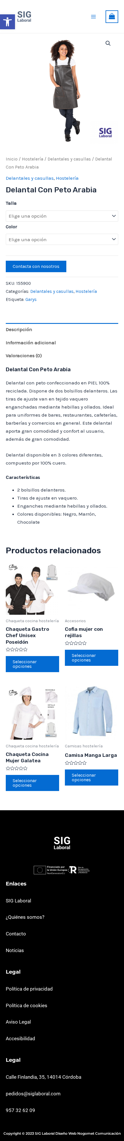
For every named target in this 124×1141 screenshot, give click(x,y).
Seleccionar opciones (25, 664)
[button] (7, 21)
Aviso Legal (18, 1022)
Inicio (12, 159)
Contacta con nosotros (36, 266)
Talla (11, 203)
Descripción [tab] (19, 329)
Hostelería (32, 159)
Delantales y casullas (69, 159)
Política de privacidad (29, 989)
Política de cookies (26, 1005)
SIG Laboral (18, 901)
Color (11, 226)
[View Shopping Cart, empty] (112, 16)
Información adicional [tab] (31, 342)
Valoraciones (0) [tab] (24, 355)
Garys (31, 299)
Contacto (16, 934)
